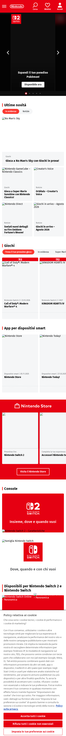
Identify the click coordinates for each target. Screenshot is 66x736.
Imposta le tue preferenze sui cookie (33, 731)
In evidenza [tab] (10, 111)
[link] (17, 6)
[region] (33, 673)
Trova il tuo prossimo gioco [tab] (18, 252)
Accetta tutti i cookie (33, 716)
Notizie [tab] (26, 111)
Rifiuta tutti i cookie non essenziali (33, 723)
